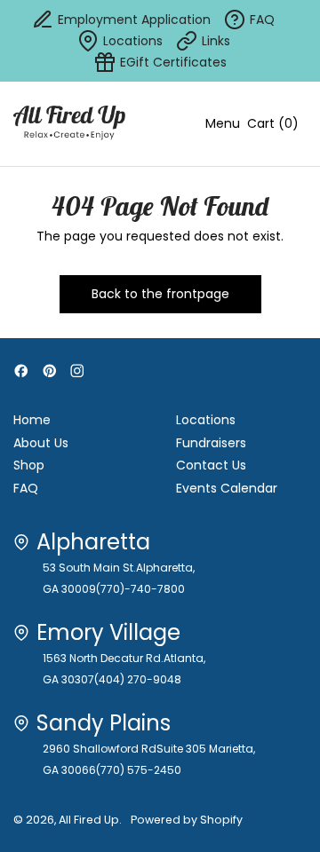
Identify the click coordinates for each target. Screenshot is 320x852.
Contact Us (211, 465)
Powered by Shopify (187, 819)
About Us (40, 443)
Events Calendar (226, 488)
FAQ (25, 488)
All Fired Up (89, 819)
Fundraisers (211, 443)
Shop (28, 465)
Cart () (272, 126)
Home (32, 420)
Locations (206, 420)
